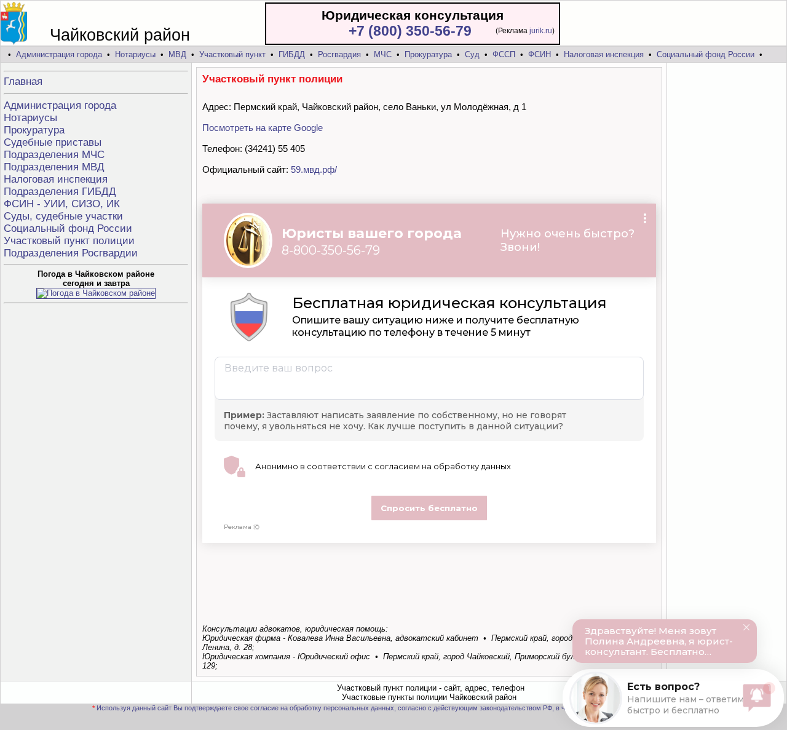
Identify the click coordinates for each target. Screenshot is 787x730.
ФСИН (539, 54)
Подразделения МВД (54, 167)
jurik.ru (540, 30)
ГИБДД (292, 54)
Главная (23, 81)
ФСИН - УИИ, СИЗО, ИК (62, 204)
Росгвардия (339, 54)
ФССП (503, 54)
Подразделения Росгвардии (71, 253)
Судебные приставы (52, 142)
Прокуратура (428, 54)
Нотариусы (135, 54)
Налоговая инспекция (604, 54)
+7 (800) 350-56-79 (410, 31)
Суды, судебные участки (63, 216)
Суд (472, 54)
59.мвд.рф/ (314, 169)
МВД (177, 54)
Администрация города (59, 54)
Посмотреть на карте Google (262, 127)
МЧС (383, 54)
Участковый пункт (232, 54)
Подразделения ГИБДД (60, 191)
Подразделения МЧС (54, 155)
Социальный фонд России (705, 54)
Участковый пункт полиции (69, 241)
